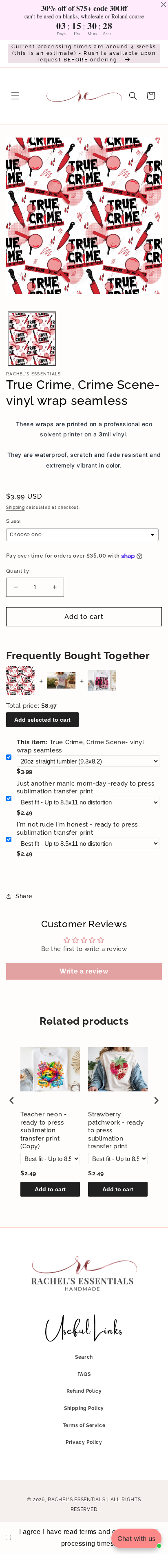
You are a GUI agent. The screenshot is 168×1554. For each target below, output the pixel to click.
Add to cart (50, 1189)
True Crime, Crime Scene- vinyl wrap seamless (80, 746)
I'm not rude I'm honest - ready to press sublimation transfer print (77, 828)
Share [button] (23, 896)
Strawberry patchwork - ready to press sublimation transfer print (116, 1130)
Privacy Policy (84, 1442)
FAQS (84, 1374)
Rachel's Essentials (76, 1499)
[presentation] (12, 1100)
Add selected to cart (42, 719)
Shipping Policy (84, 1408)
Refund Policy (84, 1391)
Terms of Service (84, 1425)
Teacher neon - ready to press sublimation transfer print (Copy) (43, 1130)
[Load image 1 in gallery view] (32, 339)
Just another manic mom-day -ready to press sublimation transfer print (85, 787)
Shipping (15, 507)
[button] (15, 96)
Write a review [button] (84, 971)
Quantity (17, 571)
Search (84, 1357)
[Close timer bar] (163, 4)
